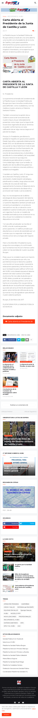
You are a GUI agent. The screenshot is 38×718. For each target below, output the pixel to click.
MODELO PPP (15, 613)
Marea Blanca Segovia (10, 658)
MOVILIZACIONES (10, 616)
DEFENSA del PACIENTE (25, 607)
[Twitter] (19, 339)
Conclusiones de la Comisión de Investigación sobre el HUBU (10, 391)
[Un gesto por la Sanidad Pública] (8, 567)
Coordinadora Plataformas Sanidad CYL (15, 672)
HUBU (6, 613)
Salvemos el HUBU (9, 642)
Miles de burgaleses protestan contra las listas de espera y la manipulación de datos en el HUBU (24, 576)
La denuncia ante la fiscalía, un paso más (27, 365)
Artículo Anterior (7, 411)
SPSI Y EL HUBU (25, 335)
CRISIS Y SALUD (9, 607)
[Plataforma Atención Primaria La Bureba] (27, 527)
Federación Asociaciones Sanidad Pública (16, 668)
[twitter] (19, 702)
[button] (2, 3)
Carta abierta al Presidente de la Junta (20, 322)
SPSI (22, 623)
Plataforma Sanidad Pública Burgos (14, 645)
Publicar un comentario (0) (19, 405)
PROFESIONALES (25, 616)
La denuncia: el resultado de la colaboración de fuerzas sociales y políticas (9, 368)
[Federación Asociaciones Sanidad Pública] (11, 530)
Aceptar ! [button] (6, 714)
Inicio (4, 16)
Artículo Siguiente (30, 411)
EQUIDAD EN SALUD (11, 610)
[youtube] (23, 702)
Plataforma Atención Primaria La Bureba (16, 652)
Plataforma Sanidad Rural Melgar (13, 662)
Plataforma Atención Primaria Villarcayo (15, 649)
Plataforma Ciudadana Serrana (12, 665)
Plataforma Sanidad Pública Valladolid (15, 655)
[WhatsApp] (23, 339)
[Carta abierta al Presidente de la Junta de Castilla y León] (8, 588)
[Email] (27, 339)
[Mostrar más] (31, 339)
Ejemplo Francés (26, 610)
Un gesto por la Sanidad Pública (23, 565)
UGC (19, 626)
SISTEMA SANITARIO (11, 623)
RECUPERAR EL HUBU (15, 16)
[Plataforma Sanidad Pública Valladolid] (27, 530)
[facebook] (15, 702)
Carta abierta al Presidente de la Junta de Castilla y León (24, 587)
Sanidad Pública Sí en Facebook (13, 639)
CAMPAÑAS (25, 604)
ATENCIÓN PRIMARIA (11, 604)
